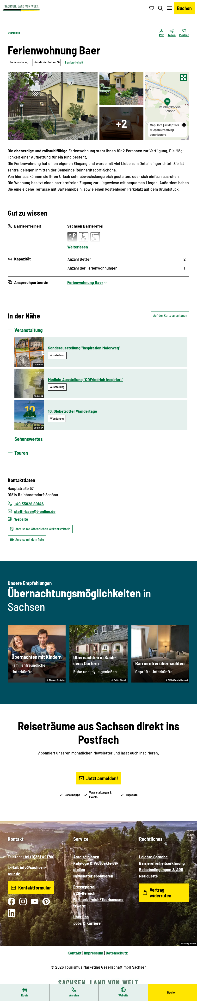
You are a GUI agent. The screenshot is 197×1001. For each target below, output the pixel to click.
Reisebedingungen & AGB (161, 869)
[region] (167, 106)
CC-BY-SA (38, 365)
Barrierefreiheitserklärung (162, 863)
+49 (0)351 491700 (38, 856)
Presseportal (84, 886)
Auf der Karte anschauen (170, 315)
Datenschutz (117, 952)
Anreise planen (86, 856)
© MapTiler (172, 125)
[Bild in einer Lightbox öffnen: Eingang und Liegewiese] (121, 88)
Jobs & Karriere (87, 923)
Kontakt (74, 952)
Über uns (81, 916)
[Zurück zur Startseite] (21, 8)
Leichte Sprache (153, 856)
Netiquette (148, 875)
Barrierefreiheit (74, 62)
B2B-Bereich (84, 893)
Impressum (93, 952)
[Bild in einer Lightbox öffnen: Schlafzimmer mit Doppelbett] (121, 123)
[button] (187, 982)
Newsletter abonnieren (93, 875)
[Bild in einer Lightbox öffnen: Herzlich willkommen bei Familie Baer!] (53, 106)
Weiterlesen (77, 246)
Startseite (14, 33)
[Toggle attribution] (184, 125)
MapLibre (156, 125)
